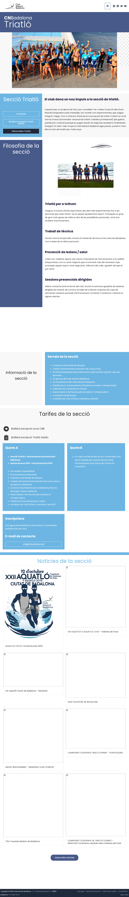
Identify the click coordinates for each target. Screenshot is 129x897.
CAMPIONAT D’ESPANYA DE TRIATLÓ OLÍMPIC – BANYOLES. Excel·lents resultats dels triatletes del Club (94, 842)
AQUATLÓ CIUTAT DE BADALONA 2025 (24, 646)
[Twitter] (121, 6)
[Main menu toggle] (107, 6)
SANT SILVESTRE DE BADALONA (83, 701)
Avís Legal (80, 891)
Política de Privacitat (93, 891)
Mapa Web (124, 895)
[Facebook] (118, 6)
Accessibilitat (123, 891)
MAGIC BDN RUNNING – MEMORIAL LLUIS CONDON (29, 767)
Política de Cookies (109, 891)
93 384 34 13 (14, 895)
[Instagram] (114, 6)
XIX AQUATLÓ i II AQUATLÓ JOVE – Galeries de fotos (93, 631)
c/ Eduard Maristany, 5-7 (43, 891)
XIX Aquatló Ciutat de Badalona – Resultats (26, 690)
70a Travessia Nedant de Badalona (22, 841)
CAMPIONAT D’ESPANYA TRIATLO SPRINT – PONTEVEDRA (95, 752)
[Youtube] (125, 6)
